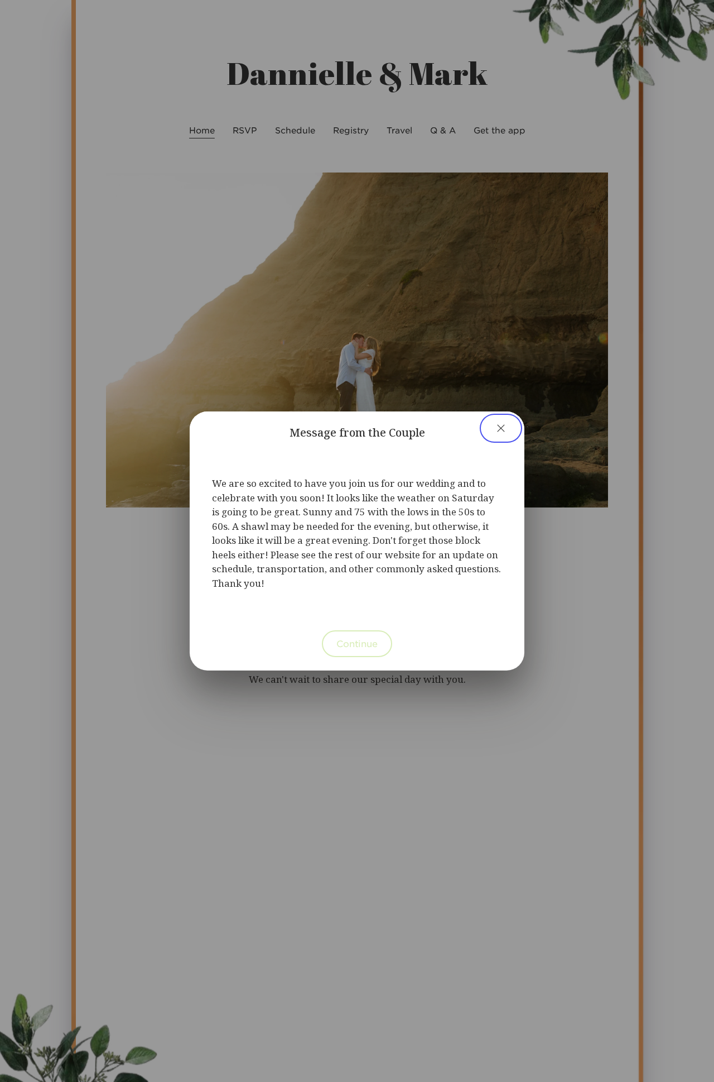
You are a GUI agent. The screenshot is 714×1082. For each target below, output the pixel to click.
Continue (357, 643)
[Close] (501, 428)
